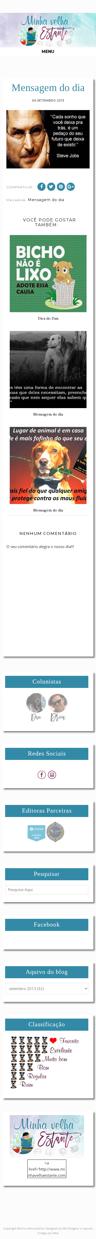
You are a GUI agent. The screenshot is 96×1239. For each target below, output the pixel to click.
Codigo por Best (48, 1233)
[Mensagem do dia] (36, 720)
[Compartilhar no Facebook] (41, 187)
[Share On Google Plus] (71, 187)
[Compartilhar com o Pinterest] (61, 187)
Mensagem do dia (46, 199)
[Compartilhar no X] (51, 187)
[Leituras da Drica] (57, 720)
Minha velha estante (30, 1228)
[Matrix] (36, 840)
